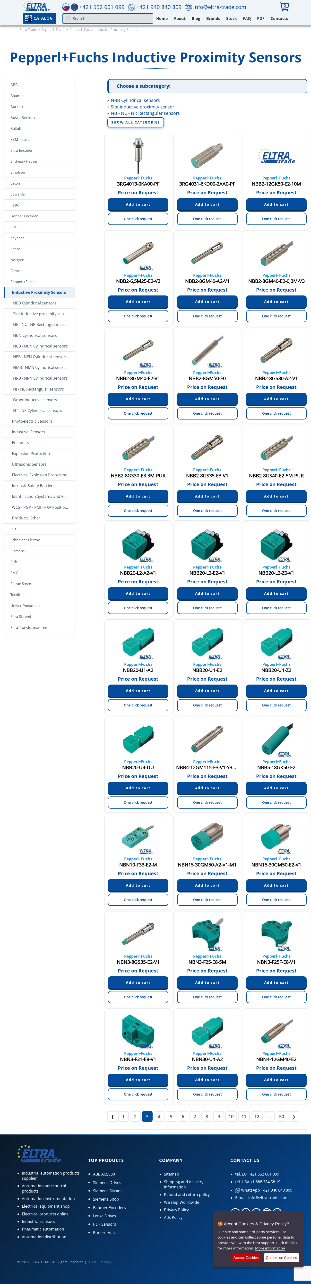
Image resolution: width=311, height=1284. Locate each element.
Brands (213, 18)
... (269, 1116)
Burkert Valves (106, 1232)
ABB (14, 84)
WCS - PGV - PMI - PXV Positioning (42, 507)
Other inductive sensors (35, 399)
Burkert (16, 106)
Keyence (17, 237)
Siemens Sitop (106, 1199)
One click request (138, 218)
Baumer (17, 95)
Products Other (26, 518)
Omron (16, 270)
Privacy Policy (176, 1210)
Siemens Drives (107, 1182)
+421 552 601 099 (263, 1174)
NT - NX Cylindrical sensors (37, 410)
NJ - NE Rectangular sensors (38, 389)
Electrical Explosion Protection (40, 475)
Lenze (15, 248)
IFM (13, 226)
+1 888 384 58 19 (264, 1182)
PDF (261, 18)
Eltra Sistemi (20, 616)
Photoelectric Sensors (32, 421)
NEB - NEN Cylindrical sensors (40, 356)
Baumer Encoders (109, 1207)
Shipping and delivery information (183, 1184)
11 (244, 1116)
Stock (231, 18)
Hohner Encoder (24, 216)
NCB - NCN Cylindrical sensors (40, 346)
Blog (196, 18)
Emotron (17, 172)
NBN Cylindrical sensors (35, 335)
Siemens (17, 550)
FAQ (247, 18)
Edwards (17, 194)
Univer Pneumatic (25, 605)
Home (162, 18)
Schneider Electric (25, 539)
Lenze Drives (104, 1216)
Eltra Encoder (21, 150)
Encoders (20, 442)
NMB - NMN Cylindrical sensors (41, 367)
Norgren (17, 259)
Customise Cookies (281, 1258)
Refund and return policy (187, 1194)
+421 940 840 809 (159, 6)
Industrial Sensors (28, 432)
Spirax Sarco (20, 583)
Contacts (279, 18)
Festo (14, 205)
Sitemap (171, 1174)
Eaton (15, 183)
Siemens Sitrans (107, 1191)
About (180, 18)
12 (256, 1116)
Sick (13, 561)
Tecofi (15, 594)
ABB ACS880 (104, 1174)
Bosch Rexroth (22, 117)
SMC (14, 572)
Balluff (15, 128)
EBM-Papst (19, 139)
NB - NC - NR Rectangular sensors (43, 324)
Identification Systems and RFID (40, 496)
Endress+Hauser (24, 161)
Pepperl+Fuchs (22, 281)
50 (281, 1116)
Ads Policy (173, 1217)
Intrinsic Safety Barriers (33, 485)
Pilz (13, 528)
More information (270, 1248)
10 (231, 1116)
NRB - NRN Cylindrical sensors (40, 378)
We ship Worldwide (181, 1202)
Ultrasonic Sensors (29, 464)
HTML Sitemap (99, 1262)
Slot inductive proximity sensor (41, 313)
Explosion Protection (31, 453)
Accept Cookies (246, 1258)
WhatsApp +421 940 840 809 (266, 1190)
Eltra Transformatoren (28, 627)
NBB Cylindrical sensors (34, 303)
